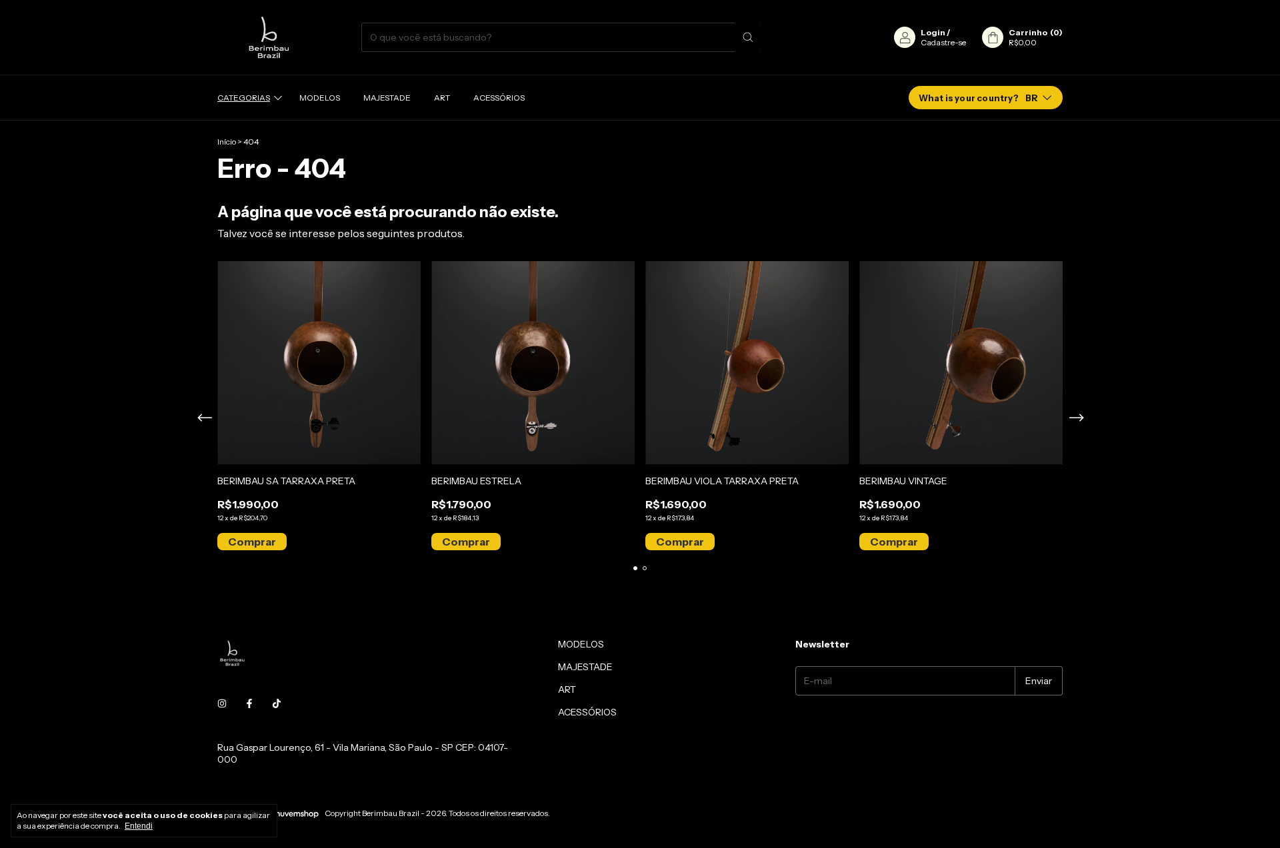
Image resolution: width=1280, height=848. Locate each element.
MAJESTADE (387, 98)
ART (442, 98)
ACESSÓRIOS (499, 98)
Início (226, 142)
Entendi (139, 826)
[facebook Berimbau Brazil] (249, 703)
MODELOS (319, 98)
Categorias (243, 98)
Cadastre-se (943, 42)
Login (933, 32)
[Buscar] (748, 37)
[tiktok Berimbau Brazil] (276, 703)
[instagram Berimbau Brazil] (222, 703)
